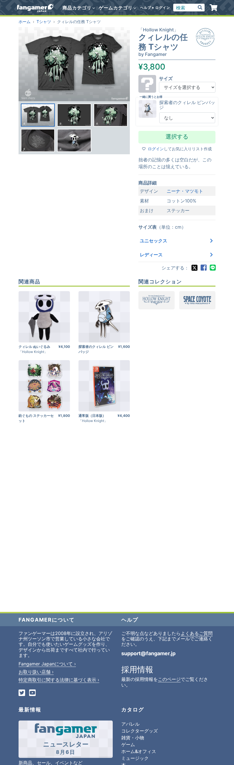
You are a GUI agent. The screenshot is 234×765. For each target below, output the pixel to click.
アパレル (130, 724)
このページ (169, 679)
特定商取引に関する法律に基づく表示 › (59, 680)
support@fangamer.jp (148, 653)
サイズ (166, 78)
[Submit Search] (200, 7)
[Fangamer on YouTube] (32, 693)
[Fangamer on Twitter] (22, 693)
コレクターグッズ (139, 731)
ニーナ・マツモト (185, 191)
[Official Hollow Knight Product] (205, 37)
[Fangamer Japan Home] (35, 7)
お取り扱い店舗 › (36, 672)
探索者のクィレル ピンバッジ (187, 105)
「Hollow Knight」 (158, 30)
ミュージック (135, 758)
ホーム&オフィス (138, 751)
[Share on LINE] (212, 267)
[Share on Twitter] (194, 267)
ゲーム (128, 744)
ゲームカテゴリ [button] (116, 8)
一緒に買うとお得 (151, 96)
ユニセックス (153, 240)
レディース (151, 254)
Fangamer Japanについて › (47, 664)
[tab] (38, 115)
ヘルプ (145, 7)
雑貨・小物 (132, 737)
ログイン (162, 7)
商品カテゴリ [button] (77, 8)
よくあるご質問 (197, 633)
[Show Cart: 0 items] (213, 7)
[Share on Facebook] (203, 267)
